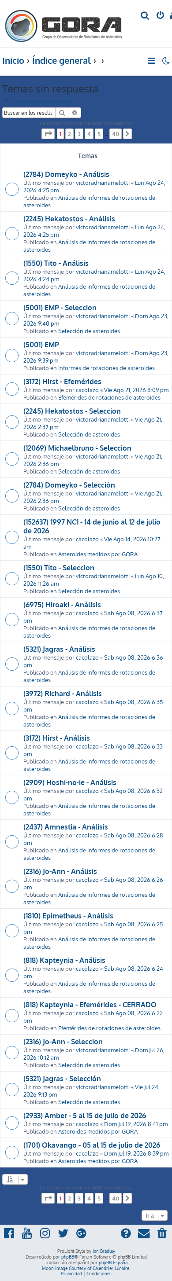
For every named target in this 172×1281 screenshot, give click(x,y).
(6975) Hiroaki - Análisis (62, 604)
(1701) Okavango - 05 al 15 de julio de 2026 (91, 1145)
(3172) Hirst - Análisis (56, 738)
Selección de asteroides (89, 330)
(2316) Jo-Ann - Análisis (60, 871)
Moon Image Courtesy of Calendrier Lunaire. (86, 1268)
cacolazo (87, 389)
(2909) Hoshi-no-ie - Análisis (69, 782)
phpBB (67, 1256)
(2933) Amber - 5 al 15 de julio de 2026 (84, 1115)
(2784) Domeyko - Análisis (66, 174)
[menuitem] (145, 16)
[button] (48, 133)
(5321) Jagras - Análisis (59, 649)
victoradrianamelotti (103, 182)
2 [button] (69, 133)
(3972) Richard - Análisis (62, 693)
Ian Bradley (104, 1251)
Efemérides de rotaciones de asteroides (109, 397)
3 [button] (79, 133)
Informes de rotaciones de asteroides (106, 367)
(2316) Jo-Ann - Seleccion (63, 1041)
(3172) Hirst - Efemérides (62, 381)
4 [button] (89, 133)
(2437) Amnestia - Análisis (65, 826)
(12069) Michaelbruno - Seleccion (77, 448)
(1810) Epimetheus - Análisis (68, 915)
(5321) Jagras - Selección (62, 1078)
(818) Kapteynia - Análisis (64, 960)
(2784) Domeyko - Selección (69, 485)
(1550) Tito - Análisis (56, 263)
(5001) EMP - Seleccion (60, 307)
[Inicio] (63, 23)
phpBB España (113, 1262)
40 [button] (115, 133)
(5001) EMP (41, 344)
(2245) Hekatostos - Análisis (69, 218)
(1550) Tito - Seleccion (58, 567)
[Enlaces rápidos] (151, 60)
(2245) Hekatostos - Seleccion (72, 411)
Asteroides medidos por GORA (98, 554)
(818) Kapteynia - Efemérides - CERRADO (90, 1004)
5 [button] (99, 133)
